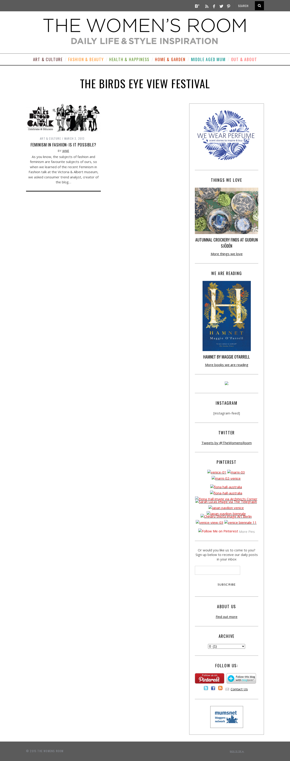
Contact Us (239, 689)
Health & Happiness (129, 59)
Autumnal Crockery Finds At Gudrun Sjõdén (226, 243)
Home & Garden (170, 59)
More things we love (227, 253)
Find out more (226, 616)
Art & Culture (48, 59)
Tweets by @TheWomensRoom (226, 442)
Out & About (244, 59)
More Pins (247, 531)
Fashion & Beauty (86, 59)
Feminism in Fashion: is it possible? (63, 145)
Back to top (236, 751)
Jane (66, 151)
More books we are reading (226, 364)
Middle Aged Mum (208, 59)
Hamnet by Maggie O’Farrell (226, 357)
